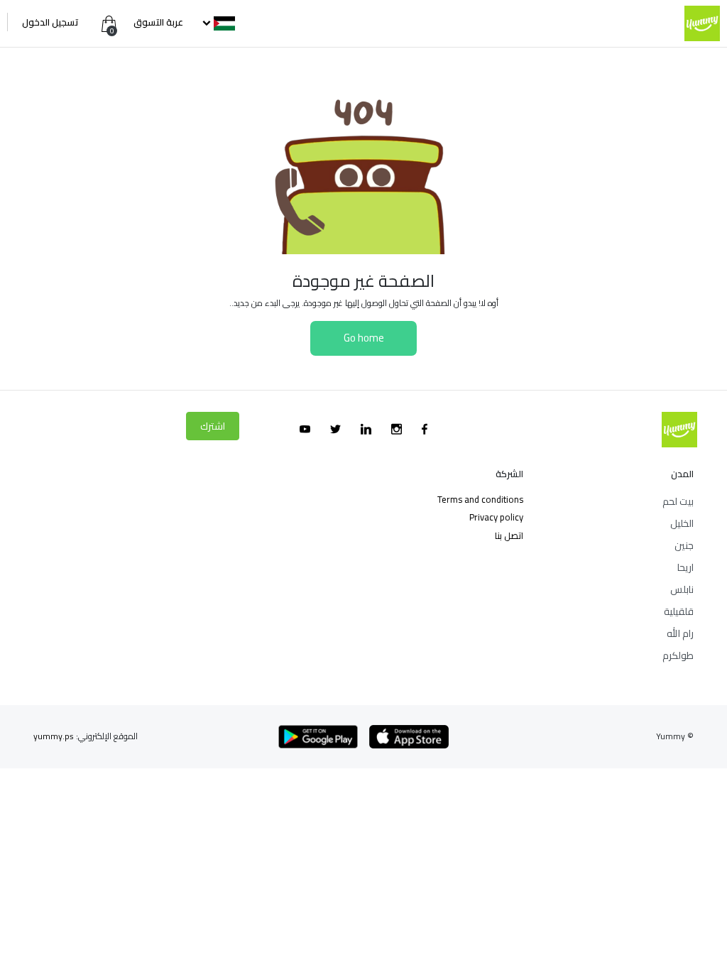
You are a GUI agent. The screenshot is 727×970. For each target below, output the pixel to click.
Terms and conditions (480, 499)
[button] (217, 22)
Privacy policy (496, 516)
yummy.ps (53, 736)
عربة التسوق (157, 22)
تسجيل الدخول (50, 22)
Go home (364, 337)
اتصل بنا (509, 535)
